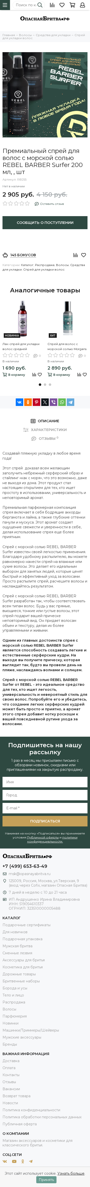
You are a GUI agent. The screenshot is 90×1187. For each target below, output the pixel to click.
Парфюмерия (14, 1016)
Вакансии (11, 1089)
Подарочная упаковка (22, 939)
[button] (40, 384)
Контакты (11, 1075)
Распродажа (44, 265)
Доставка (11, 1061)
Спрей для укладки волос (43, 269)
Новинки (10, 1023)
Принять (46, 1179)
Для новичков (15, 932)
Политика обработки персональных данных (42, 1117)
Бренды (9, 1044)
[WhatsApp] (62, 402)
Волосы (62, 265)
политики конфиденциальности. (52, 839)
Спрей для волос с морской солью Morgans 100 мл (67, 347)
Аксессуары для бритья (23, 960)
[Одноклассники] (28, 402)
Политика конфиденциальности (31, 1110)
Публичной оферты (43, 837)
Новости (10, 1103)
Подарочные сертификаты (26, 925)
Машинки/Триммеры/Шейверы (30, 1030)
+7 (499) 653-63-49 (24, 866)
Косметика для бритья (22, 967)
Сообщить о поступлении (45, 222)
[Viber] (53, 402)
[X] (45, 402)
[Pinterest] (36, 402)
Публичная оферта (19, 1124)
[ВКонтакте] (19, 402)
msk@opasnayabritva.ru (29, 874)
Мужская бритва (17, 946)
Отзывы (9, 1082)
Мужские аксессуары (21, 1037)
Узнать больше (71, 1173)
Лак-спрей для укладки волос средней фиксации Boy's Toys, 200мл (21, 347)
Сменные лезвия (17, 953)
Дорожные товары (19, 974)
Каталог (27, 265)
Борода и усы (14, 988)
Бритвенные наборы (21, 981)
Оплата (9, 1068)
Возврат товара (16, 1096)
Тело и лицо (13, 995)
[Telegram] (70, 402)
